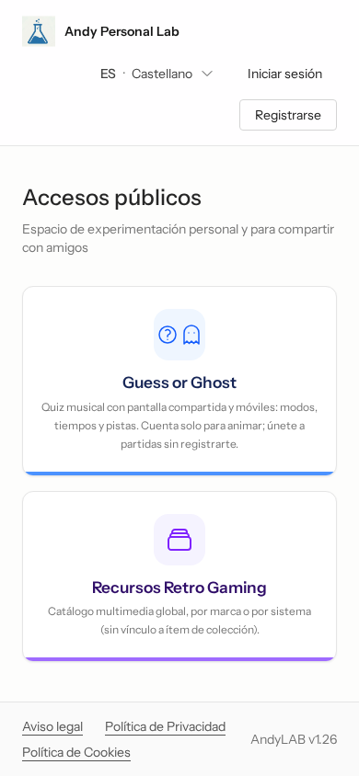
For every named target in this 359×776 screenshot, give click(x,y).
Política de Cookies (76, 752)
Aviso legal (52, 726)
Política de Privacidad (165, 726)
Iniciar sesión (285, 73)
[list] (157, 73)
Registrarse (288, 115)
